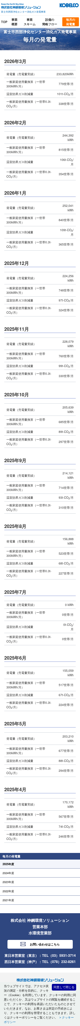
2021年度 (8, 900)
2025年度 (8, 864)
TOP (4, 22)
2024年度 (8, 873)
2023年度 (8, 882)
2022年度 (8, 891)
